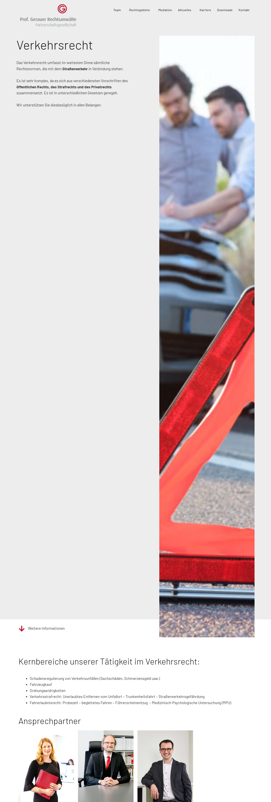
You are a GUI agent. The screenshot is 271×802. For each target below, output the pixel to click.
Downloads (225, 10)
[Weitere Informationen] (21, 628)
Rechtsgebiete (139, 10)
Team (117, 10)
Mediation (165, 10)
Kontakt (244, 10)
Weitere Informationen (46, 628)
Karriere (205, 10)
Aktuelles (184, 10)
